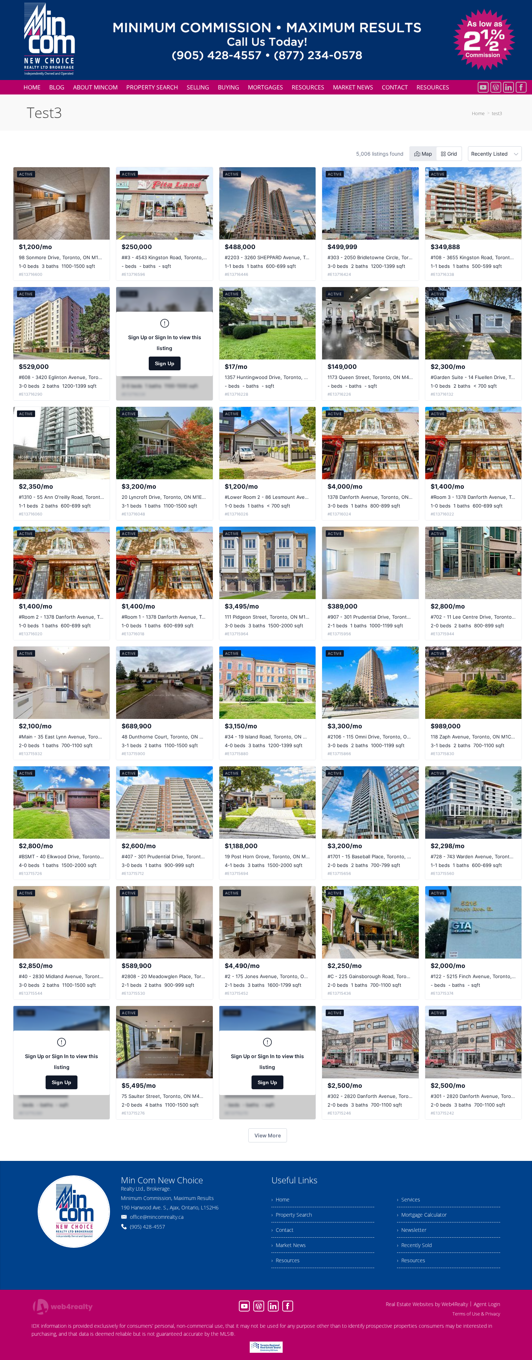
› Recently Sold (414, 1245)
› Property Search (291, 1214)
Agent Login (487, 1304)
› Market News (288, 1245)
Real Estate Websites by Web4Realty (427, 1304)
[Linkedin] (508, 87)
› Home (280, 1199)
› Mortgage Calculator (422, 1214)
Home (478, 113)
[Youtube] (483, 87)
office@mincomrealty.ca (156, 1216)
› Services (408, 1199)
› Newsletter (411, 1229)
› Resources (285, 1260)
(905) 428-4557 (147, 1226)
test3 (497, 113)
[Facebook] (521, 87)
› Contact (282, 1229)
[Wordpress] (495, 87)
